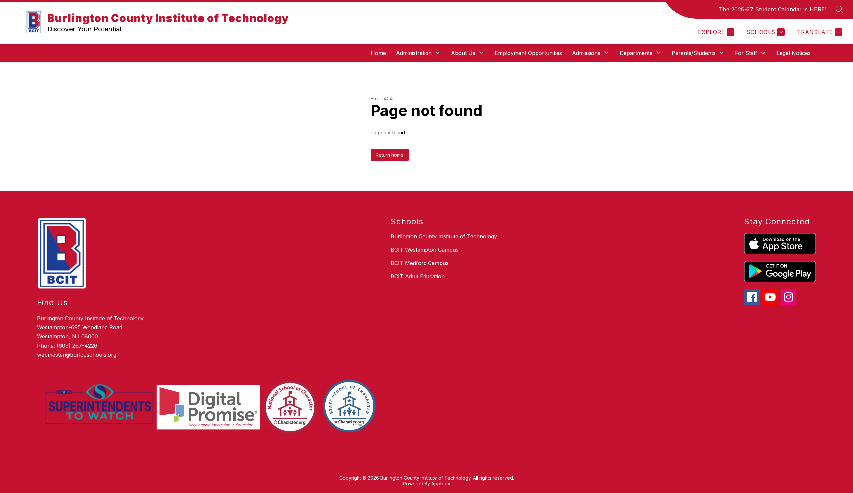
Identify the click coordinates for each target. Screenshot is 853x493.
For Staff (746, 53)
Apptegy (440, 483)
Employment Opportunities (528, 53)
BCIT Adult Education (418, 276)
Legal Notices (794, 53)
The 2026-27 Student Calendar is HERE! (773, 9)
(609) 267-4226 (77, 345)
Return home (390, 155)
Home (378, 53)
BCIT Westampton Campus (425, 249)
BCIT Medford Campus (420, 263)
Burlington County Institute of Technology (444, 236)
